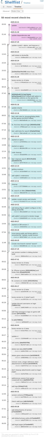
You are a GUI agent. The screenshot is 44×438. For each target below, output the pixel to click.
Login (42, 1)
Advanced (6, 11)
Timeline (17, 7)
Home (9, 7)
